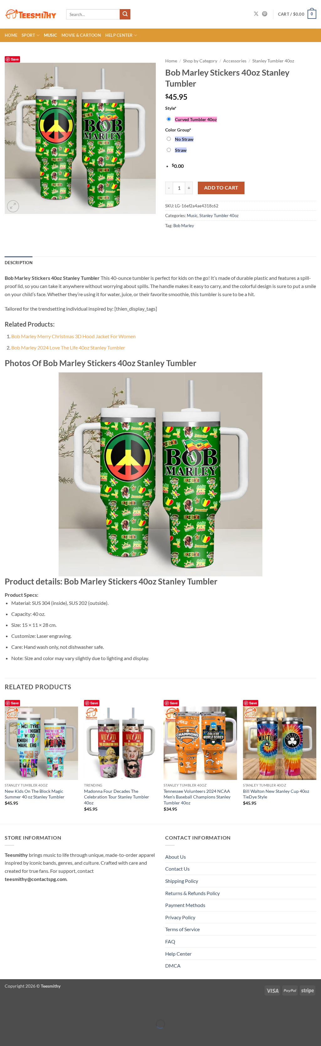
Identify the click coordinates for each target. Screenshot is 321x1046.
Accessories (234, 60)
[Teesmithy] (31, 14)
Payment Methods (185, 905)
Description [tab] (19, 262)
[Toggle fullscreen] (24, 1008)
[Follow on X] (256, 14)
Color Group (178, 129)
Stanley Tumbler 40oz (273, 60)
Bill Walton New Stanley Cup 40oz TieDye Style (276, 794)
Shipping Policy (181, 881)
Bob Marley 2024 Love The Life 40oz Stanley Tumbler (68, 347)
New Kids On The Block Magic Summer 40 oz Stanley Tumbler (35, 794)
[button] (297, 14)
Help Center (119, 35)
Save (15, 59)
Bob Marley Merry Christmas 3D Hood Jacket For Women (73, 336)
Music (50, 35)
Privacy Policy (180, 917)
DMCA (173, 966)
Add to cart (221, 187)
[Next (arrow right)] (24, 1035)
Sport (28, 35)
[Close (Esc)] (60, 1008)
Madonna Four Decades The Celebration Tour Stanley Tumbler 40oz (116, 796)
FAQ (170, 941)
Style (170, 108)
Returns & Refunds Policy (192, 893)
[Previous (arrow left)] (6, 1035)
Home (11, 35)
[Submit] (125, 14)
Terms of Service (182, 929)
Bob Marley (183, 225)
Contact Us (177, 869)
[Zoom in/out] (6, 1008)
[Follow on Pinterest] (264, 14)
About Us (175, 857)
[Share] (42, 1008)
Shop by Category (200, 60)
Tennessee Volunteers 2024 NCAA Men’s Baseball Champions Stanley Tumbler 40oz (197, 796)
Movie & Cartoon (81, 35)
